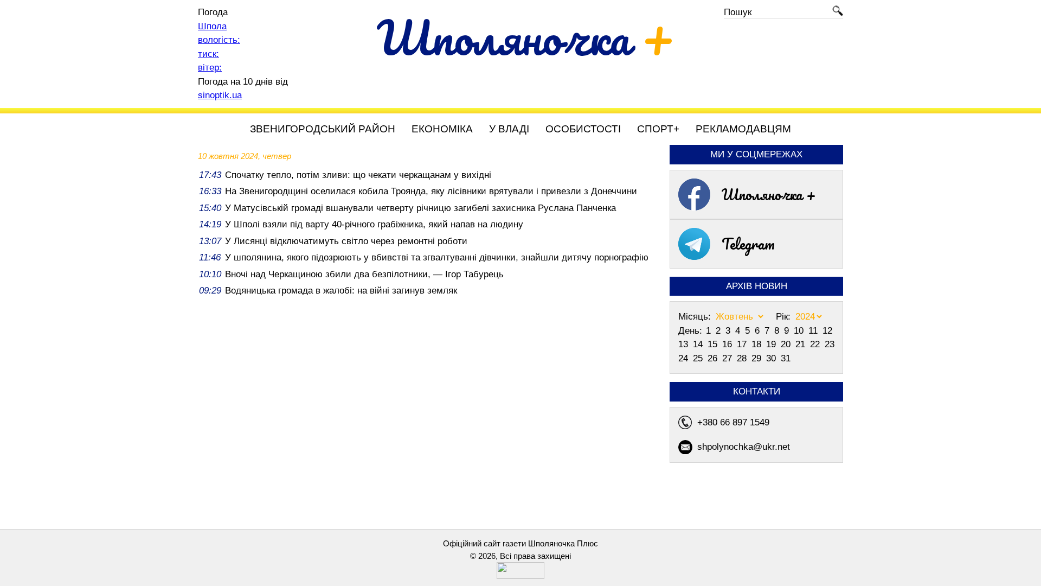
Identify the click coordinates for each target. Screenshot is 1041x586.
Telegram (748, 244)
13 (684, 344)
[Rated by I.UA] (520, 576)
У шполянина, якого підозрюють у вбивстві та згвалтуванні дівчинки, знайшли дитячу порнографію (436, 257)
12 (827, 331)
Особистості (583, 129)
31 (786, 358)
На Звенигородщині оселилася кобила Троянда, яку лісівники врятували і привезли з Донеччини (431, 191)
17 (743, 344)
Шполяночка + (769, 194)
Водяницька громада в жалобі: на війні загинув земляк (341, 290)
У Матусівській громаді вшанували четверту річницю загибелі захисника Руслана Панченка (420, 208)
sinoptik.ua (220, 95)
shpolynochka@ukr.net (743, 447)
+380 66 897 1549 (733, 422)
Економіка (442, 129)
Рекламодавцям (743, 129)
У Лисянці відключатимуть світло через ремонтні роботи (346, 241)
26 (714, 358)
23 (829, 344)
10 (800, 331)
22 (816, 344)
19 (772, 344)
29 (757, 358)
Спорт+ (658, 129)
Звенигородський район (322, 129)
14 (699, 344)
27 (728, 358)
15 (714, 344)
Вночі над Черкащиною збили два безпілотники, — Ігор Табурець (364, 274)
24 (684, 358)
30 (772, 358)
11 (814, 331)
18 (757, 344)
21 (801, 344)
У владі (509, 129)
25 (699, 358)
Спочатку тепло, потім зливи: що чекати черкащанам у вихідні (358, 175)
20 (787, 344)
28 (743, 358)
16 (728, 344)
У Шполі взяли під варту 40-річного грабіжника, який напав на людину (374, 224)
